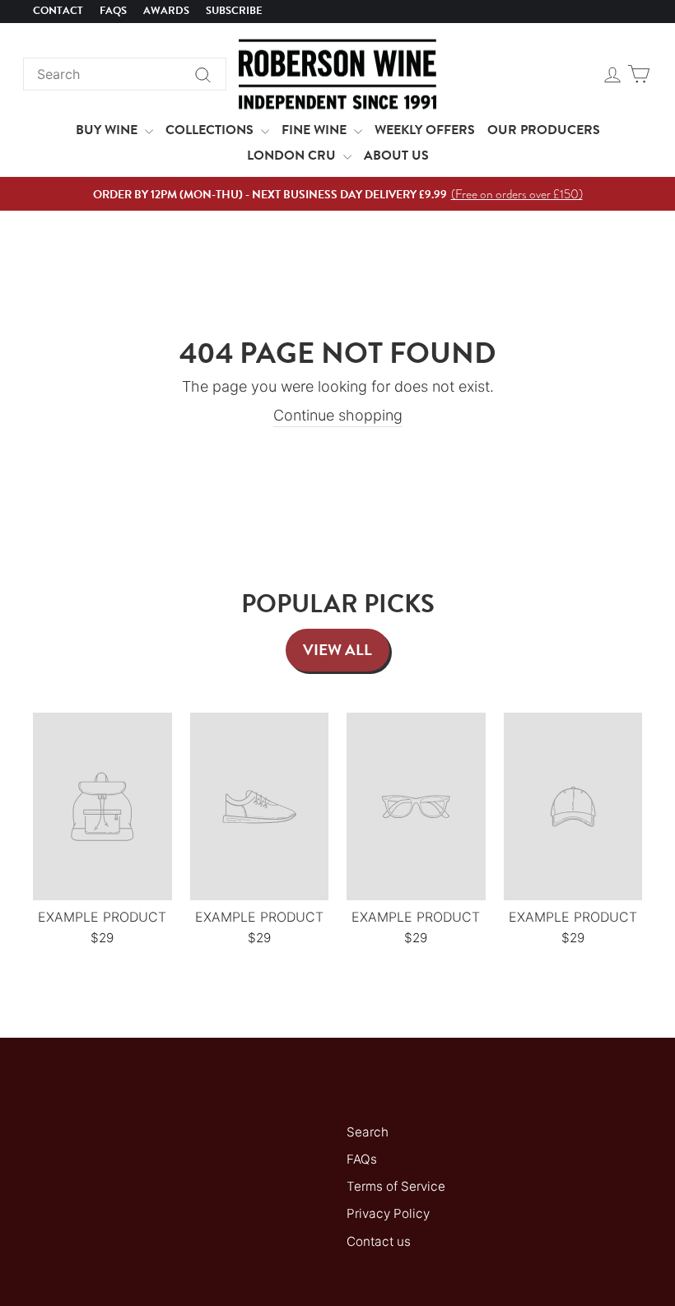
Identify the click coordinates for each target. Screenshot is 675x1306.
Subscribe (234, 10)
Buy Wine (108, 130)
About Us (396, 155)
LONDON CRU (293, 155)
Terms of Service (396, 1186)
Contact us (379, 1241)
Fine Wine (316, 130)
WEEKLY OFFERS (425, 130)
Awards (166, 10)
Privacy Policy (388, 1213)
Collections (211, 130)
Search (368, 1132)
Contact (58, 10)
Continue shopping (338, 415)
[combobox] (124, 74)
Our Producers (543, 130)
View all (337, 650)
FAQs (113, 10)
